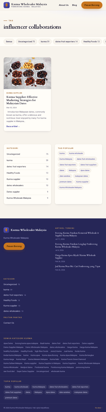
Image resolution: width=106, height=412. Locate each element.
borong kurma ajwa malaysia (26, 343)
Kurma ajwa (35, 355)
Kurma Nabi (54, 359)
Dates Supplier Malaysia (13, 347)
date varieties (65, 176)
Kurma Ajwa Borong (50, 355)
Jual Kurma (68, 351)
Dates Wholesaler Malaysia (37, 347)
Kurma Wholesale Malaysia (27, 198)
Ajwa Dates (8, 343)
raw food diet (9, 371)
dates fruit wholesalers (86, 159)
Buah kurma (45, 343)
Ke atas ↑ (98, 408)
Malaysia (72, 170)
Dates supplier (27, 192)
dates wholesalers (27, 185)
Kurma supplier (27, 179)
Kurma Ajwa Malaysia (68, 355)
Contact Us (9, 323)
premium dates (66, 182)
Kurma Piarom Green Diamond (73, 359)
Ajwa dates (85, 170)
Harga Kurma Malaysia (89, 347)
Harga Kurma (72, 347)
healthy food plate (11, 351)
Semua (9, 41)
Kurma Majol (21, 359)
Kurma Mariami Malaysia (38, 359)
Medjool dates (27, 367)
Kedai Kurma (80, 351)
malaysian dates (81, 176)
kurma (45, 41)
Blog (74, 5)
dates (62, 170)
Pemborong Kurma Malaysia (62, 367)
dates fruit (56, 343)
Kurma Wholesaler (11, 367)
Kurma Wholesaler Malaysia (71, 187)
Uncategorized (26, 41)
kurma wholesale (76, 153)
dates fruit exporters (66, 41)
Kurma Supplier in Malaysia (49, 363)
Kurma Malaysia (66, 159)
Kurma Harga (9, 359)
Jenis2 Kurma (56, 351)
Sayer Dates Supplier (25, 371)
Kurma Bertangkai (86, 355)
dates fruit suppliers (88, 165)
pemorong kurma (83, 367)
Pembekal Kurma (42, 367)
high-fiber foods (41, 351)
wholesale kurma (58, 371)
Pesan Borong (91, 5)
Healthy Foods (92, 41)
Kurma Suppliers (69, 363)
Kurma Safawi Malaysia (13, 363)
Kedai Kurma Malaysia (12, 355)
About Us (64, 5)
